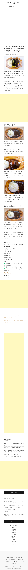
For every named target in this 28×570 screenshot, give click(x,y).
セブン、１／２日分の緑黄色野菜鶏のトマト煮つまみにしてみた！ (14, 316)
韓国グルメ (14, 537)
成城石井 (14, 532)
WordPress (18, 568)
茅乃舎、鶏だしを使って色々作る (11, 454)
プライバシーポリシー (14, 563)
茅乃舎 (14, 534)
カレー (14, 541)
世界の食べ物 (20, 559)
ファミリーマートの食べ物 (10, 559)
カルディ (14, 527)
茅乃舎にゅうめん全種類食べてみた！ (12, 447)
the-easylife (6, 54)
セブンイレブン (14, 525)
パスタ (14, 544)
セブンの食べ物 (19, 557)
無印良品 (14, 530)
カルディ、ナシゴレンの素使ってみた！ (12, 456)
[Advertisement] (14, 24)
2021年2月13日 (14, 54)
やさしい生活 (14, 3)
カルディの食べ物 (9, 557)
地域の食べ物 (8, 561)
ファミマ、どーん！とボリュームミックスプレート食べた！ (14, 321)
